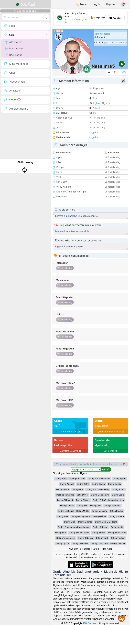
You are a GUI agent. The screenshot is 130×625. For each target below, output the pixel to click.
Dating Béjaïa (114, 484)
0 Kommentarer (118, 42)
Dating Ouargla (85, 521)
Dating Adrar (61, 478)
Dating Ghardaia (116, 500)
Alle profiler (15, 42)
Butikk (96, 548)
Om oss (106, 554)
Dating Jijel (95, 505)
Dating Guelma (67, 505)
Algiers (96, 103)
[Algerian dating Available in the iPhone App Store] (79, 562)
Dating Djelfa (118, 494)
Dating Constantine (100, 494)
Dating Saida (117, 527)
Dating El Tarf (99, 500)
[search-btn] (45, 17)
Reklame (94, 554)
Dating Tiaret (101, 538)
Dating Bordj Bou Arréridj (97, 489)
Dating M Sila (82, 511)
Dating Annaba (67, 484)
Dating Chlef (82, 494)
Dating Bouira (118, 489)
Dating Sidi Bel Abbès (79, 532)
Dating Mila (62, 516)
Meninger (107, 548)
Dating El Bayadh (65, 500)
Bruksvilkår (72, 557)
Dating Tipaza (62, 543)
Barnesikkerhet (89, 557)
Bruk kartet (15, 54)
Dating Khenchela (112, 505)
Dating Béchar (98, 484)
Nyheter (73, 548)
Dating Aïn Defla (77, 478)
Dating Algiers (119, 478)
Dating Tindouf (118, 538)
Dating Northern (116, 516)
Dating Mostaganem (80, 516)
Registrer (111, 4)
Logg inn (96, 4)
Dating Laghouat (66, 511)
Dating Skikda (98, 532)
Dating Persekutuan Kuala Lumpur (74, 527)
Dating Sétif (60, 532)
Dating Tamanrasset (65, 538)
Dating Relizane (100, 527)
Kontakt (103, 557)
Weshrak (27, 4)
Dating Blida (77, 489)
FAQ (112, 557)
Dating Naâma (99, 516)
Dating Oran (69, 521)
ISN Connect (90, 623)
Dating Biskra (62, 489)
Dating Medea (116, 511)
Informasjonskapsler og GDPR (71, 554)
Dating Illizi (82, 505)
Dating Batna (83, 484)
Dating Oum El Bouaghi (106, 521)
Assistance (121, 618)
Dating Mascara (99, 511)
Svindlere (85, 548)
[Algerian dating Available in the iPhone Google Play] (102, 562)
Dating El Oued (83, 500)
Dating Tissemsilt (80, 543)
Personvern (118, 554)
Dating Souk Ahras (117, 532)
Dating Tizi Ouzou (99, 543)
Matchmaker (16, 48)
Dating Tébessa (85, 538)
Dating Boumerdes (65, 494)
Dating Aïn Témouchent (99, 478)
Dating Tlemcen (117, 543)
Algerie (96, 98)
